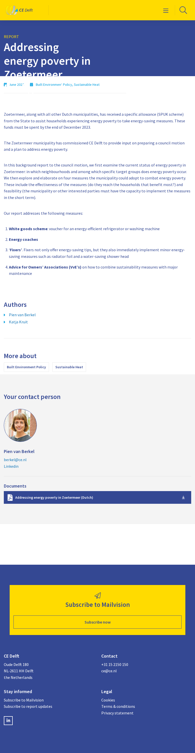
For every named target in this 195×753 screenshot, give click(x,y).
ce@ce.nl (109, 670)
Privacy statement (117, 712)
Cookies (108, 699)
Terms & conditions (118, 706)
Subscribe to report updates (28, 706)
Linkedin (11, 466)
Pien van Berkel (22, 314)
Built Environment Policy (26, 367)
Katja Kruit (18, 321)
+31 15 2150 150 (114, 664)
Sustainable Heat (69, 367)
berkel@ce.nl (15, 459)
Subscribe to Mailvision (24, 699)
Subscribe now (98, 622)
